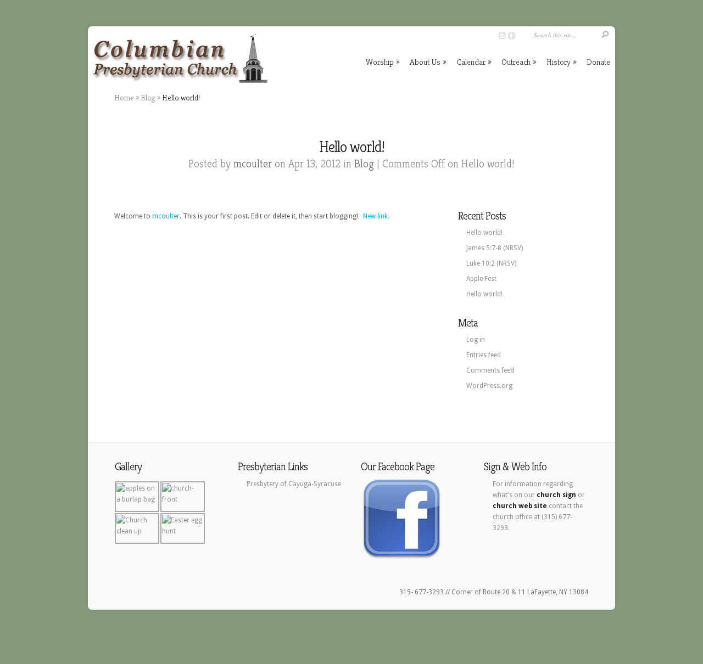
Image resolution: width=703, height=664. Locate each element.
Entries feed (483, 355)
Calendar (474, 62)
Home (124, 98)
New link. (376, 216)
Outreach (519, 62)
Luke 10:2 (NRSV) (491, 263)
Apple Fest (481, 279)
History (561, 62)
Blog (148, 98)
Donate (598, 62)
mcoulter (252, 164)
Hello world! (484, 233)
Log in (475, 340)
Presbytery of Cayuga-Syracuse (294, 484)
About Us (428, 62)
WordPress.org (489, 386)
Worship (383, 62)
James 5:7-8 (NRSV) (494, 248)
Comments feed (490, 370)
